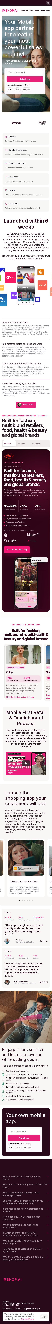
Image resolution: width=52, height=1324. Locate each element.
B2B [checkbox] (17, 90)
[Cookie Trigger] (51, 1323)
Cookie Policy (27, 1319)
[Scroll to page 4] (27, 900)
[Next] (42, 763)
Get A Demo (25, 79)
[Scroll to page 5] (30, 900)
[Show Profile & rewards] (24, 606)
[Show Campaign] (21, 606)
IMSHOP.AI (12, 1279)
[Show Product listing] (27, 606)
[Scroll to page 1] (20, 900)
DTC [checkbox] (9, 90)
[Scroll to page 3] (24, 900)
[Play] (26, 763)
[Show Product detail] (30, 606)
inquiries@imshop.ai (32, 1309)
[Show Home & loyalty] (23, 606)
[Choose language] (48, 3)
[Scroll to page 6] (32, 900)
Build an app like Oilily (17, 549)
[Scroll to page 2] (22, 900)
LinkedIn (18, 1309)
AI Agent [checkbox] (26, 90)
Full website (7, 1309)
